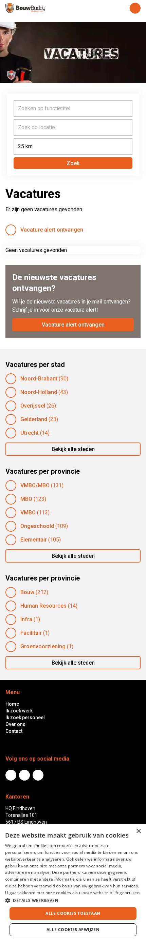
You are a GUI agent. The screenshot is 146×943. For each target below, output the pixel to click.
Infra (26, 619)
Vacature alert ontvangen (51, 230)
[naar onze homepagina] (25, 8)
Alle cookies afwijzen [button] (73, 929)
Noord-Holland (38, 392)
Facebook (24, 775)
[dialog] (73, 883)
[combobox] (73, 108)
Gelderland (33, 419)
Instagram (38, 775)
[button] (73, 900)
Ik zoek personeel (25, 717)
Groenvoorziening (43, 646)
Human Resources (43, 606)
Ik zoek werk (19, 710)
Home (12, 704)
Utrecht (29, 433)
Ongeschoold (37, 526)
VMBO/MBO (35, 485)
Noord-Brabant (38, 378)
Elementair (33, 539)
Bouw (27, 592)
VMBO (28, 512)
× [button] (138, 831)
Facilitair (31, 633)
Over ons (15, 724)
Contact (13, 731)
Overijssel (32, 405)
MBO (26, 499)
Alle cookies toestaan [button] (72, 913)
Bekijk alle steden (73, 449)
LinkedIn (10, 775)
